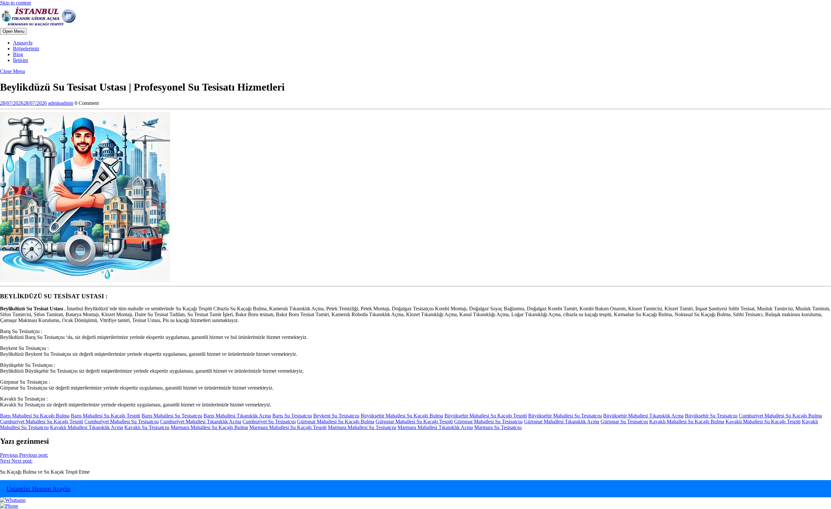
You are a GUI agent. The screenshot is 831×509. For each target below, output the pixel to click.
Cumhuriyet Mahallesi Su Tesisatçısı (121, 421)
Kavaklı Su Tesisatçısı (146, 427)
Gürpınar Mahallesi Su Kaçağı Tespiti (414, 421)
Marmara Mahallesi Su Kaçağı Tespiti (288, 427)
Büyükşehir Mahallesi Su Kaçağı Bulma (402, 415)
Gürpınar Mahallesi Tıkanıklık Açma (561, 421)
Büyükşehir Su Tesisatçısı (711, 415)
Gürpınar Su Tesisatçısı (624, 421)
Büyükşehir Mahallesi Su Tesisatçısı (565, 415)
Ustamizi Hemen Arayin (38, 488)
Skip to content (15, 3)
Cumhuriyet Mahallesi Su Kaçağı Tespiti (41, 421)
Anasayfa (22, 42)
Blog (18, 54)
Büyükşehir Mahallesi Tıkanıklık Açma (643, 415)
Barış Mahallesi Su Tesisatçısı (172, 415)
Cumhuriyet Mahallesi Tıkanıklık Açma (200, 421)
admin (60, 103)
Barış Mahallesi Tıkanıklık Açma (237, 415)
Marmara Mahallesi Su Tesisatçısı (362, 427)
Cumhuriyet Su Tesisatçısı (269, 421)
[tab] (13, 31)
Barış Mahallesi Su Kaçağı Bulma (34, 415)
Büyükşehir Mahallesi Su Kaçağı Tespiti (485, 415)
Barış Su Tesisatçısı (292, 415)
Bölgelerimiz (26, 48)
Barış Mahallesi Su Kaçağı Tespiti (105, 415)
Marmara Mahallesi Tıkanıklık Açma (435, 427)
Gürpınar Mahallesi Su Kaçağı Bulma (335, 421)
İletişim (20, 60)
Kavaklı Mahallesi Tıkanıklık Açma (86, 427)
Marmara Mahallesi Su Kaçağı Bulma (209, 427)
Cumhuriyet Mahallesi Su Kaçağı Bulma (780, 415)
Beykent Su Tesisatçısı (336, 415)
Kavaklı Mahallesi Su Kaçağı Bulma (686, 421)
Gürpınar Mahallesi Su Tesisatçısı (488, 421)
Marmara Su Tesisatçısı (498, 427)
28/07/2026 (23, 103)
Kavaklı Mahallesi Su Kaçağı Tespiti (763, 421)
